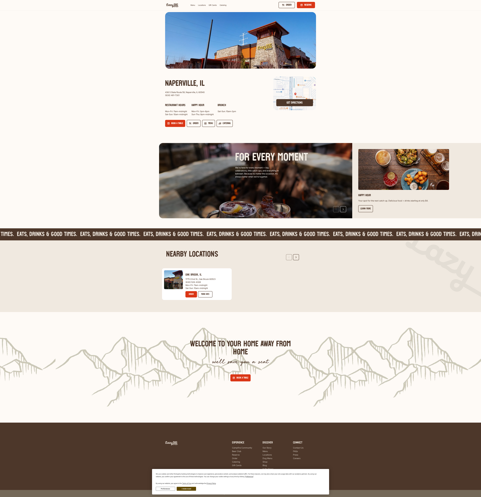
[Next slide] (343, 209)
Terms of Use (186, 483)
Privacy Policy (211, 483)
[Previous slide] (336, 209)
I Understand (186, 489)
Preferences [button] (249, 477)
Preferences (165, 489)
